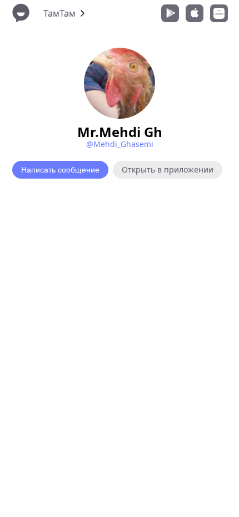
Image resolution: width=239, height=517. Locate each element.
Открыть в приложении (167, 169)
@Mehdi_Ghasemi (119, 144)
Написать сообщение (60, 169)
